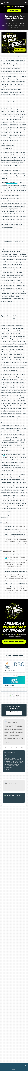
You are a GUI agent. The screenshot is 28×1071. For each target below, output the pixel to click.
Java (10, 56)
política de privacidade (20, 1066)
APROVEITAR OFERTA (14, 10)
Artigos (4, 56)
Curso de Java (12, 102)
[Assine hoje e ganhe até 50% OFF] (14, 42)
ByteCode (20, 377)
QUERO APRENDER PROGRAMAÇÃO (14, 641)
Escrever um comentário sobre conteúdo (14, 713)
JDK (21, 434)
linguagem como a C (11, 182)
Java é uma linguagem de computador (12, 60)
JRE (4, 454)
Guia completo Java (10, 529)
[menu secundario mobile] (1, 3)
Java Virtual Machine (10, 526)
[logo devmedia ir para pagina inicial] (8, 2)
